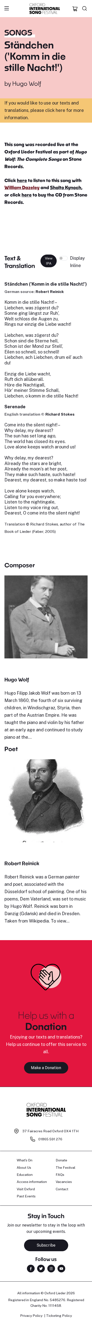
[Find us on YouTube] (61, 1268)
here (22, 180)
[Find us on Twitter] (41, 1268)
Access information (32, 1182)
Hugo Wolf (26, 83)
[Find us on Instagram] (51, 1268)
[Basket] (75, 8)
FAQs (60, 1175)
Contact (62, 1189)
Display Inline (77, 262)
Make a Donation (46, 1067)
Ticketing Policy (59, 1316)
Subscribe (46, 1245)
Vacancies (64, 1182)
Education (25, 1175)
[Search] (85, 9)
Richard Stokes (60, 414)
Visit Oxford (26, 1189)
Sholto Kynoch (65, 187)
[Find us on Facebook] (31, 1268)
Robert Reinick (50, 291)
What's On (24, 1160)
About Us (24, 1167)
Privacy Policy (31, 1316)
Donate (61, 1160)
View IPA (49, 260)
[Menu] (7, 8)
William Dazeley (21, 187)
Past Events (26, 1196)
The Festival (65, 1167)
